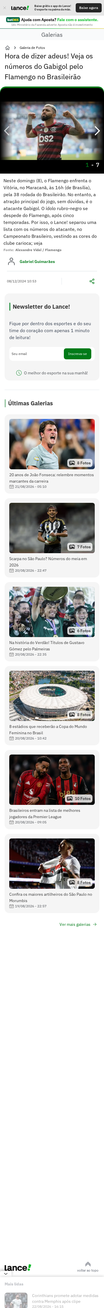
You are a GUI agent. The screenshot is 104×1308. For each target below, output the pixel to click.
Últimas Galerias (30, 403)
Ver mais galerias (75, 924)
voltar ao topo (88, 1270)
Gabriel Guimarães (37, 261)
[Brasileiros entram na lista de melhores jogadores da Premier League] (52, 789)
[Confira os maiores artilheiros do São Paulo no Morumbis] (52, 873)
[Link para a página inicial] (7, 48)
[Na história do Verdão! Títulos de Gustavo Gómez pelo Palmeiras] (52, 621)
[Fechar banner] (4, 7)
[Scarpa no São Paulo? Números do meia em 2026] (52, 537)
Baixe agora (88, 7)
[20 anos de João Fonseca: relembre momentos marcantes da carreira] (52, 454)
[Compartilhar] (92, 281)
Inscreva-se (77, 354)
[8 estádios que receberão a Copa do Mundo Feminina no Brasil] (52, 705)
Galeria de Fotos (32, 47)
